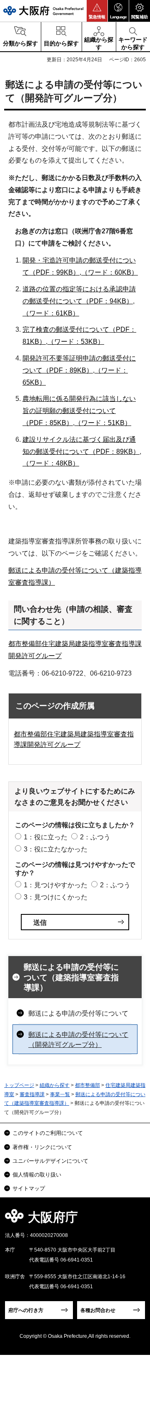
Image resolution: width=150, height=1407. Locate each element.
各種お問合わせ (97, 1310)
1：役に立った (46, 837)
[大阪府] (43, 10)
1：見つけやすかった (56, 885)
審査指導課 (32, 1094)
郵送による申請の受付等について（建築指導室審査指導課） (71, 977)
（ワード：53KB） (76, 341)
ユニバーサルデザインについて (50, 1161)
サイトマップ (28, 1188)
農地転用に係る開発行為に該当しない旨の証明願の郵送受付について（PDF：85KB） (79, 410)
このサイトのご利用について (47, 1133)
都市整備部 (87, 1085)
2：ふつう (95, 837)
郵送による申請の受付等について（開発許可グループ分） (78, 1039)
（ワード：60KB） (109, 272)
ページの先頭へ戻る (134, 1219)
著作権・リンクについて (42, 1147)
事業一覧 (60, 1094)
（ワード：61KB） (50, 313)
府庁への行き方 (25, 1310)
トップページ (19, 1085)
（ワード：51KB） (103, 422)
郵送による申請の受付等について (78, 1013)
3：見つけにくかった (56, 897)
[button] (97, 11)
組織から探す (55, 1085)
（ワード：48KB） (50, 463)
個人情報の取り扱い (36, 1175)
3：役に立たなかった (56, 849)
